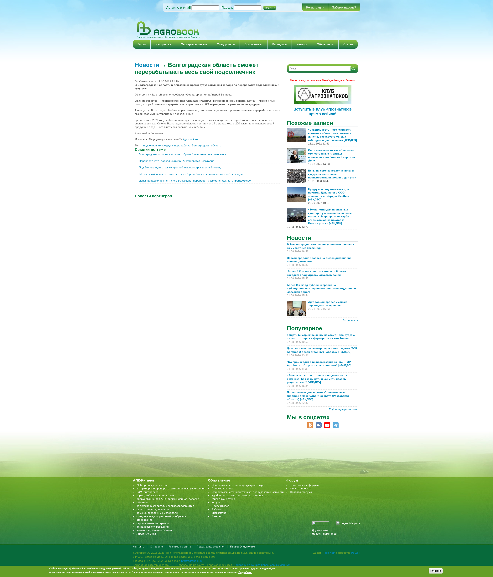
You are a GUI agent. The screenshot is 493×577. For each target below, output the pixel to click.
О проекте (156, 546)
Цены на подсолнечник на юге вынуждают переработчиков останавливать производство (195, 180)
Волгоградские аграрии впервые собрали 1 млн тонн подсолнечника (182, 154)
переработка (182, 145)
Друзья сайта (320, 530)
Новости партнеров (324, 533)
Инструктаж (163, 44)
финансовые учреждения (153, 526)
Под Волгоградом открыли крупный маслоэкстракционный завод (180, 167)
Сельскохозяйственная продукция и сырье (239, 485)
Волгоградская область (206, 145)
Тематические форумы (304, 485)
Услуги (216, 502)
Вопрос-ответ (253, 44)
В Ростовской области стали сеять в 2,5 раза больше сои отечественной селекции (191, 174)
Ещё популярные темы (343, 409)
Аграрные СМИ (146, 533)
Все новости (350, 320)
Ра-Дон (355, 552)
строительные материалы (153, 523)
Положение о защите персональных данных (262, 564)
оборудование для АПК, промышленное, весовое (168, 498)
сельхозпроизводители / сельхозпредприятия (165, 505)
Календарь (279, 44)
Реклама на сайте (180, 546)
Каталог (302, 44)
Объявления (325, 44)
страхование (145, 519)
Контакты (138, 546)
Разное (216, 516)
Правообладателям (242, 546)
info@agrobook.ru (192, 560)
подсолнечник (152, 145)
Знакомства (219, 512)
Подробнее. (245, 572)
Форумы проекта (300, 488)
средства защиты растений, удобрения (161, 516)
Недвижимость (221, 505)
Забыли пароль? (344, 7)
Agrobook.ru (190, 139)
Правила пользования (211, 546)
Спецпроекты (226, 44)
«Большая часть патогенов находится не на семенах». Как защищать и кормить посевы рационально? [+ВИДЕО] (317, 379)
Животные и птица (223, 498)
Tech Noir (329, 552)
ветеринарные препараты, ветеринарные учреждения (171, 488)
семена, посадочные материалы (157, 512)
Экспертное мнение (194, 44)
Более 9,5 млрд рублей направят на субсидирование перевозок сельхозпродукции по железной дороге (321, 288)
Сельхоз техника (222, 488)
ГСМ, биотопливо (147, 491)
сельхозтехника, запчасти (153, 509)
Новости (147, 65)
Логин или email (178, 7)
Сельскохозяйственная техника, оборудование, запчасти (248, 491)
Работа (216, 509)
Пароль (227, 7)
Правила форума (301, 491)
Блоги (142, 44)
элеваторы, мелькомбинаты (154, 530)
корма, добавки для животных (155, 495)
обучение (142, 502)
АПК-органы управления (152, 485)
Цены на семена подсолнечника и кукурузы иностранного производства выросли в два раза (332, 174)
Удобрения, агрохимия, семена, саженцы (238, 495)
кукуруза (167, 145)
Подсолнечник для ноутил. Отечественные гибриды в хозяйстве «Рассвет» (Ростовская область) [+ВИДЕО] (318, 396)
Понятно (435, 570)
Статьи (348, 44)
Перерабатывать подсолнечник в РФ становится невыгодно (176, 160)
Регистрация (315, 7)
